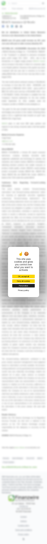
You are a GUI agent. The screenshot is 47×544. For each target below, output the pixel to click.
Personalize (23, 286)
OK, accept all (23, 276)
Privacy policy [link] (23, 290)
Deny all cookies (23, 281)
